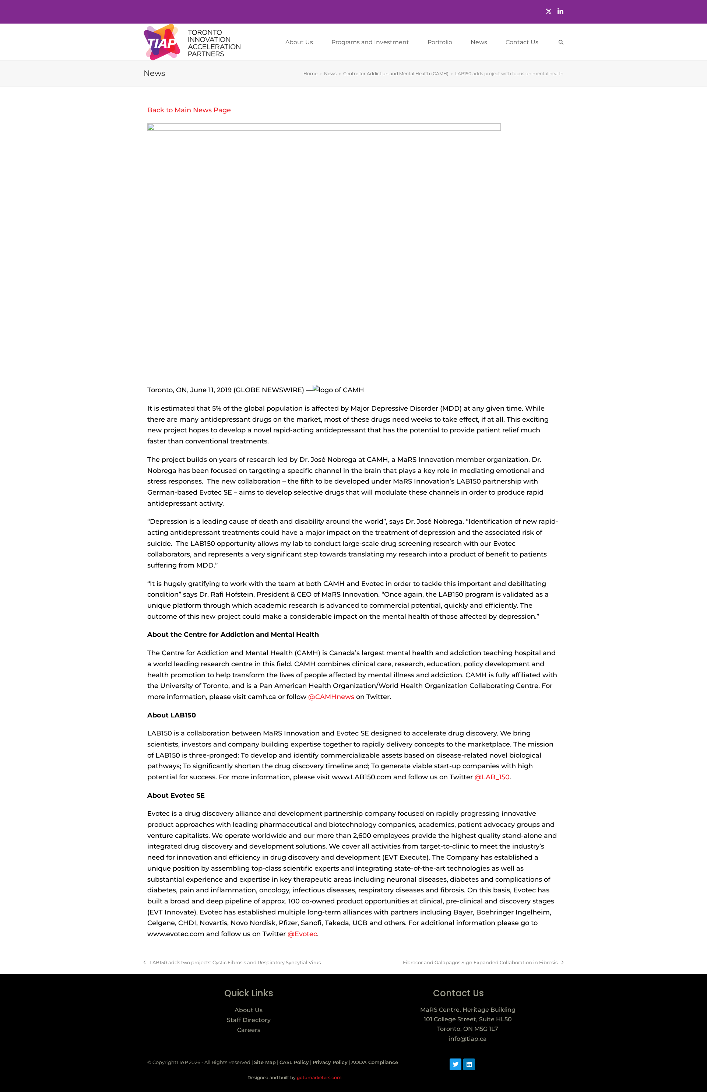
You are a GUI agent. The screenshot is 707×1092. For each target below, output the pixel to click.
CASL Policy (294, 1062)
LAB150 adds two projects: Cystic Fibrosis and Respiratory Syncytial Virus (232, 962)
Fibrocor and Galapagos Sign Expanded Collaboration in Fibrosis (480, 962)
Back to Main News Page (189, 110)
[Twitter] (548, 12)
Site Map (265, 1062)
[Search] (561, 42)
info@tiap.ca (468, 1038)
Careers (248, 1029)
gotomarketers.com (319, 1077)
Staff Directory (249, 1019)
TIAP (182, 1062)
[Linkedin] (469, 1064)
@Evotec (302, 934)
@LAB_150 (491, 777)
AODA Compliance (374, 1062)
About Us (249, 1010)
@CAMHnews (331, 697)
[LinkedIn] (560, 12)
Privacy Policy (330, 1062)
